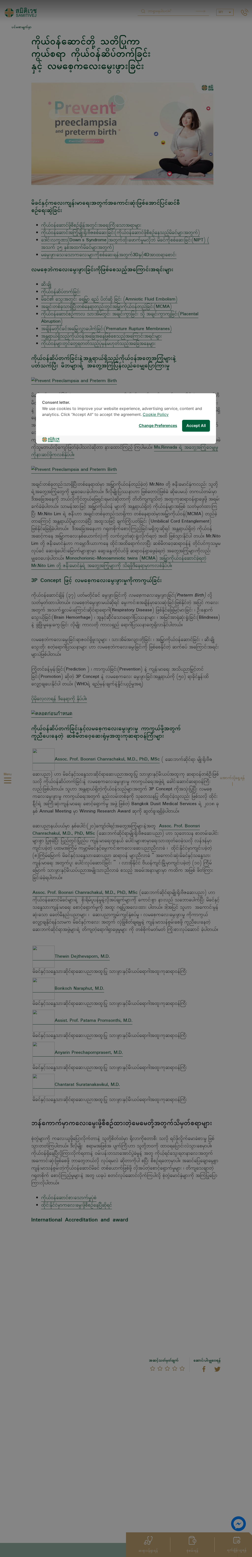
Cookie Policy (156, 415)
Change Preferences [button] (158, 426)
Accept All (196, 426)
